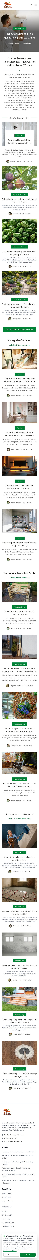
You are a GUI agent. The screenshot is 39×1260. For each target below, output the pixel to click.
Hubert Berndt (6, 1193)
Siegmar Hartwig (7, 1201)
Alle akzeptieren (28, 1255)
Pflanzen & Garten (19, 194)
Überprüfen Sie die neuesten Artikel (19, 329)
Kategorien (7, 1207)
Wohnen (19, 135)
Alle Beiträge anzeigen (19, 345)
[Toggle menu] (36, 5)
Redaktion (6, 1189)
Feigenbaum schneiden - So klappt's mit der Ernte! (18, 1152)
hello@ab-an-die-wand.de (13, 1141)
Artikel (5, 1147)
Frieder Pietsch (7, 1197)
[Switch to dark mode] (31, 5)
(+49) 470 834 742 (10, 1138)
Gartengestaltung (8, 1222)
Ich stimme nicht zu (11, 1255)
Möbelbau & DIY (19, 607)
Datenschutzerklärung (10, 1251)
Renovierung (19, 28)
